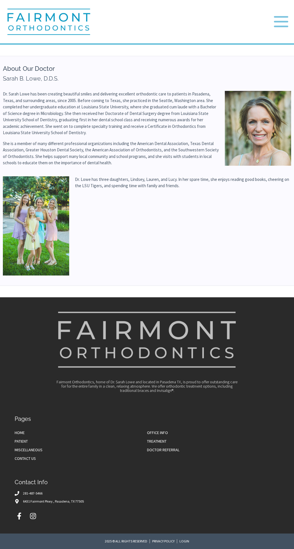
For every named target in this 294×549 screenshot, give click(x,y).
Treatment (157, 441)
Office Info (157, 432)
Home (20, 432)
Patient (21, 441)
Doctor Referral (163, 449)
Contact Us (25, 458)
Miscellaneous (28, 449)
